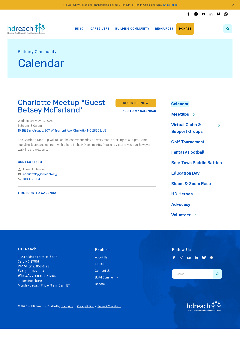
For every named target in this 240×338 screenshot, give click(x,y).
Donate (185, 28)
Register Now (136, 103)
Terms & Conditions (109, 306)
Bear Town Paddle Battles (196, 162)
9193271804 (31, 179)
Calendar (180, 103)
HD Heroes (182, 193)
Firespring (67, 306)
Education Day (185, 173)
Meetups (180, 114)
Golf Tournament (188, 141)
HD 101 (80, 28)
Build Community (106, 277)
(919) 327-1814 (34, 271)
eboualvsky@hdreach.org (40, 174)
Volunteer (181, 214)
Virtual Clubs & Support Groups (187, 128)
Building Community (132, 28)
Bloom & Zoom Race (191, 183)
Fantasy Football (188, 152)
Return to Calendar (40, 193)
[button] (233, 5)
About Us (101, 257)
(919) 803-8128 (39, 266)
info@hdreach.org (30, 281)
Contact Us (102, 270)
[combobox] (232, 29)
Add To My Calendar (139, 110)
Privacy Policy (85, 306)
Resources (164, 28)
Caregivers (100, 28)
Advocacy (180, 204)
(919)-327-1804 (45, 276)
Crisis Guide (170, 4)
